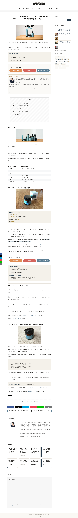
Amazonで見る (16, 70)
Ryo (13, 428)
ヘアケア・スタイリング (29, 401)
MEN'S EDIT (39, 4)
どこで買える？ (17, 117)
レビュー (36, 401)
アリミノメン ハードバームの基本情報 (20, 103)
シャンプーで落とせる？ (19, 113)
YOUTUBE (18, 92)
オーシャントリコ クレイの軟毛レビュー (29, 315)
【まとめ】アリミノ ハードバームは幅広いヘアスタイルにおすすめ (26, 119)
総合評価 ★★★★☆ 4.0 (19, 107)
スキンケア (62, 57)
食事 (56, 68)
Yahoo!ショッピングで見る (43, 70)
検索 (69, 19)
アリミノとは (15, 102)
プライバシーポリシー (46, 514)
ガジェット (63, 63)
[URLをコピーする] (48, 407)
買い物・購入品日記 (59, 59)
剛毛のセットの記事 (17, 318)
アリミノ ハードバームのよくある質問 (20, 111)
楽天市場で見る (29, 70)
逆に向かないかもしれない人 (20, 109)
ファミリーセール (62, 68)
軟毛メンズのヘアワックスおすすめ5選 (33, 387)
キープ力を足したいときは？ (20, 115)
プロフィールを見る (12, 92)
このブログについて (31, 514)
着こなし (57, 63)
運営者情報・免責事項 (38, 514)
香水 (56, 57)
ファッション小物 (65, 65)
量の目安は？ (17, 114)
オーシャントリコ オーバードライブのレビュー (23, 374)
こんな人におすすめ (18, 108)
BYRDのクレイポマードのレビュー (40, 244)
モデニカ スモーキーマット (32, 391)
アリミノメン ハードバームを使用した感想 (21, 105)
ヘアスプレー (33, 304)
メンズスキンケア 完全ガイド (14, 384)
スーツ (56, 61)
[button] (10, 407)
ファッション (57, 65)
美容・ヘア (24, 401)
